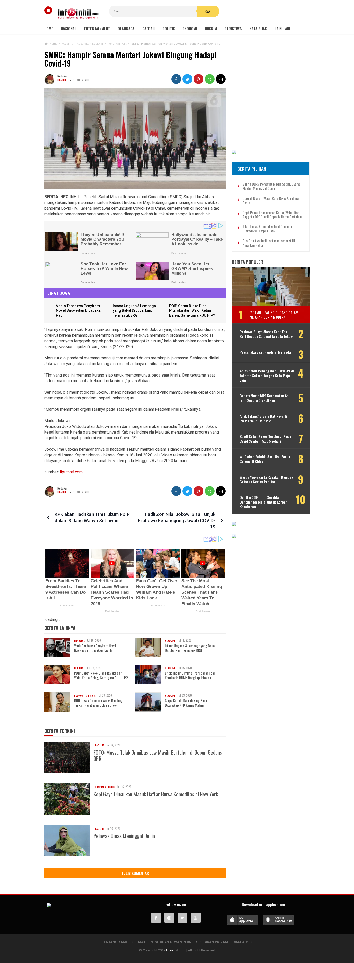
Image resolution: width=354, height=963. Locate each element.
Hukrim (211, 28)
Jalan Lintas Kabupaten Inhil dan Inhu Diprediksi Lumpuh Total (267, 228)
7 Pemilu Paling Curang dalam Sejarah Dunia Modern (274, 315)
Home (48, 28)
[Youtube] (196, 918)
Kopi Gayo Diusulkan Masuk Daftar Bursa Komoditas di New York (156, 794)
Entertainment (97, 28)
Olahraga (126, 28)
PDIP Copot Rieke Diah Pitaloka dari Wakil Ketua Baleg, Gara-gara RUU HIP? (192, 310)
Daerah (148, 28)
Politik (168, 28)
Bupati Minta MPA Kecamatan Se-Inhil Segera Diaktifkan (265, 398)
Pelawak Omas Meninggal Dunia (124, 836)
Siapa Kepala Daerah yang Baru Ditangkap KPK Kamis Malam (186, 702)
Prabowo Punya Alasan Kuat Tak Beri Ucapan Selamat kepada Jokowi (267, 334)
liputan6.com (71, 472)
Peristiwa (233, 28)
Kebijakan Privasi (211, 942)
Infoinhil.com (176, 950)
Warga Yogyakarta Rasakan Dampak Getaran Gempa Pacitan (266, 479)
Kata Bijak (258, 28)
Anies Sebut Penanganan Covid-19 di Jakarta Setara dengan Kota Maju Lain (267, 376)
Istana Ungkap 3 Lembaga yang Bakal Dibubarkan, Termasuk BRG (134, 310)
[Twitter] (182, 918)
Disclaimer (242, 942)
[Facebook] (156, 918)
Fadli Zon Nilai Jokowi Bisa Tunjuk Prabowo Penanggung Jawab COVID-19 (176, 520)
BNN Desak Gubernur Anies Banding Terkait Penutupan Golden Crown (98, 702)
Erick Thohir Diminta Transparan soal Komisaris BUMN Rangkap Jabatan (190, 675)
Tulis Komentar (135, 873)
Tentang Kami (114, 942)
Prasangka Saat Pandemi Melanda (265, 352)
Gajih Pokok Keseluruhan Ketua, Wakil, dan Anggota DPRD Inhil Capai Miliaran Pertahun (272, 214)
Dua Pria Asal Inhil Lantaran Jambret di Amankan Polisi (269, 243)
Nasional (68, 28)
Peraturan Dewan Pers (170, 942)
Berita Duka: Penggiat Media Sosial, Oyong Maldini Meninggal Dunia (271, 186)
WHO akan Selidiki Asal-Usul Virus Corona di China (265, 459)
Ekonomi (190, 28)
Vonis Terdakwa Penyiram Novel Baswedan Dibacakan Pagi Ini (79, 310)
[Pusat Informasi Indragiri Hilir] (49, 905)
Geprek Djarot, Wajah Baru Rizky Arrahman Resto (271, 200)
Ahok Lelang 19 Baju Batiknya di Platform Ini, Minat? (263, 418)
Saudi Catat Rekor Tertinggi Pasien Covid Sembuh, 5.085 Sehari (266, 438)
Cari (208, 11)
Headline (62, 80)
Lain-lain (282, 28)
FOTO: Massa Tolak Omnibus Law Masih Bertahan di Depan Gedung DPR (158, 755)
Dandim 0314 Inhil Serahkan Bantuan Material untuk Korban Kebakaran (263, 502)
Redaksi (138, 942)
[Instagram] (169, 918)
